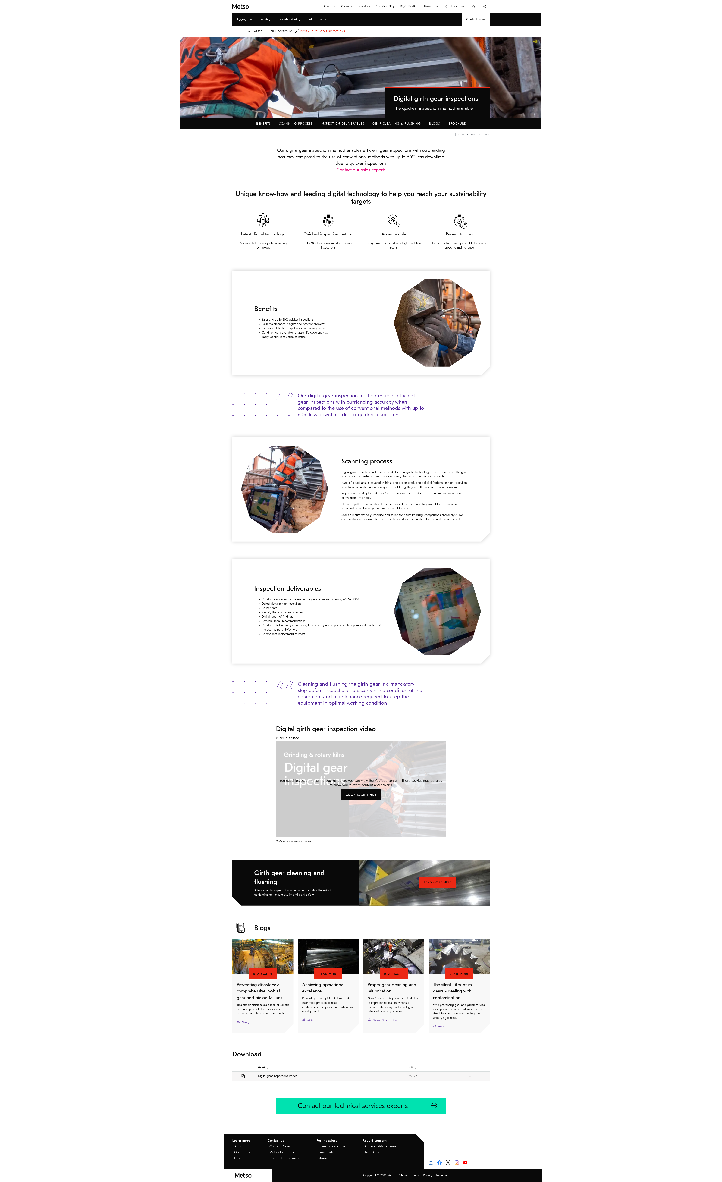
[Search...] (474, 6)
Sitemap (404, 1175)
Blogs (434, 123)
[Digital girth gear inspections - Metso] (254, 6)
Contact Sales (280, 1146)
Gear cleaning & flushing (396, 123)
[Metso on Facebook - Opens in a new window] (439, 1162)
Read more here (437, 882)
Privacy (427, 1175)
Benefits (263, 123)
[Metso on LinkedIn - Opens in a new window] (431, 1163)
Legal (416, 1175)
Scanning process (295, 123)
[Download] (470, 1076)
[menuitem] (329, 6)
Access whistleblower (381, 1146)
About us (241, 1146)
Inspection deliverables (342, 123)
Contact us (276, 1140)
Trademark (442, 1175)
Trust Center (374, 1152)
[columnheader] (329, 1067)
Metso (258, 31)
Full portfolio (281, 31)
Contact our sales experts (361, 169)
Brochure (457, 123)
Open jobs (242, 1152)
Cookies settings (361, 795)
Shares (324, 1158)
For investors (327, 1140)
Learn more (241, 1140)
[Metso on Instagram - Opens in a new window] (457, 1162)
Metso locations (281, 1152)
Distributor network (284, 1158)
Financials (326, 1152)
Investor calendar (332, 1146)
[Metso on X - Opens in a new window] (448, 1162)
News (238, 1158)
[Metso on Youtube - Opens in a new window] (465, 1163)
